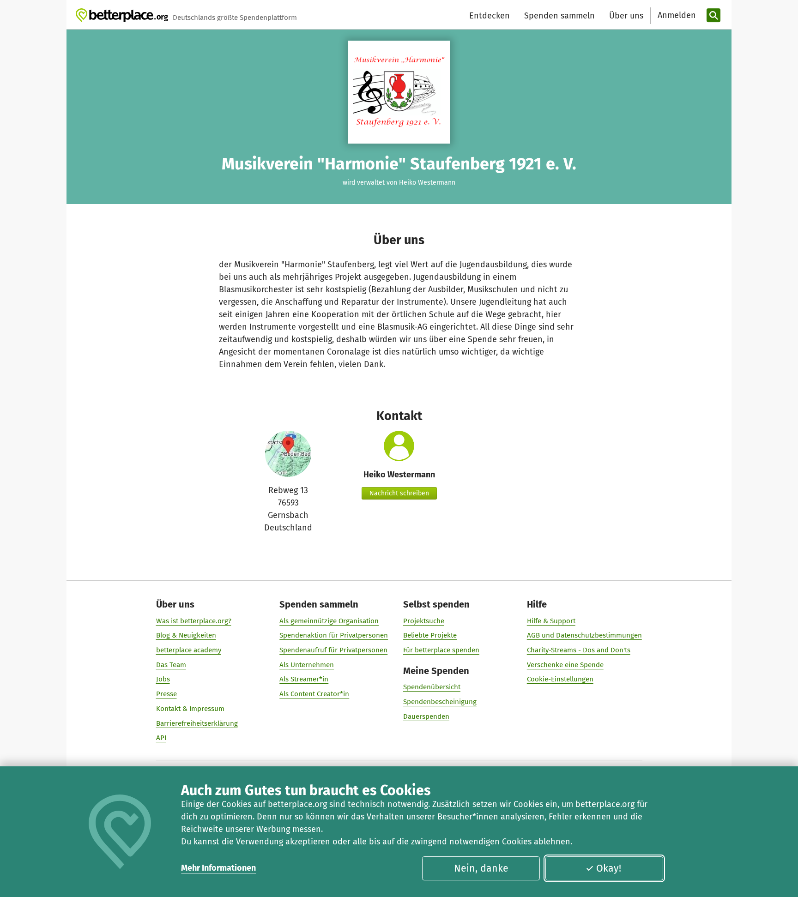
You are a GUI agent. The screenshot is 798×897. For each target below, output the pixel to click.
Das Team (171, 665)
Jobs (163, 679)
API (161, 738)
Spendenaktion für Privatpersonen (333, 635)
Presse (166, 694)
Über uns (626, 16)
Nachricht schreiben (399, 493)
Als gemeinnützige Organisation (329, 621)
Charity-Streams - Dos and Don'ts (578, 650)
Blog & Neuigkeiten (186, 635)
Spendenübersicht (431, 687)
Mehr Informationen (218, 868)
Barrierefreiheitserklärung (197, 723)
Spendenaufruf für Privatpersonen (333, 650)
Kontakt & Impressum (190, 708)
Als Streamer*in (303, 679)
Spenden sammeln (559, 16)
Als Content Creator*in (314, 694)
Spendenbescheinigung (440, 702)
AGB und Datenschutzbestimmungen (584, 635)
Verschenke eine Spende (565, 665)
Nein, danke (481, 868)
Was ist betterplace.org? (193, 621)
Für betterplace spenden (441, 650)
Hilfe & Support (551, 621)
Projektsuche (423, 621)
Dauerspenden (426, 716)
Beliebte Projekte (430, 635)
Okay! (608, 868)
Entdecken (489, 16)
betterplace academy (188, 650)
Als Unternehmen (306, 665)
